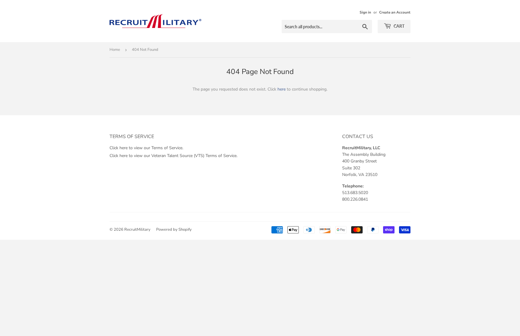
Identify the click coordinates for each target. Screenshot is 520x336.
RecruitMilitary (137, 229)
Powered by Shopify (174, 229)
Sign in (365, 12)
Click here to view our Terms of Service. (146, 148)
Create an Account (394, 12)
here (281, 89)
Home (115, 49)
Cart (398, 26)
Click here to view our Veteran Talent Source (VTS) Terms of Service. (173, 156)
